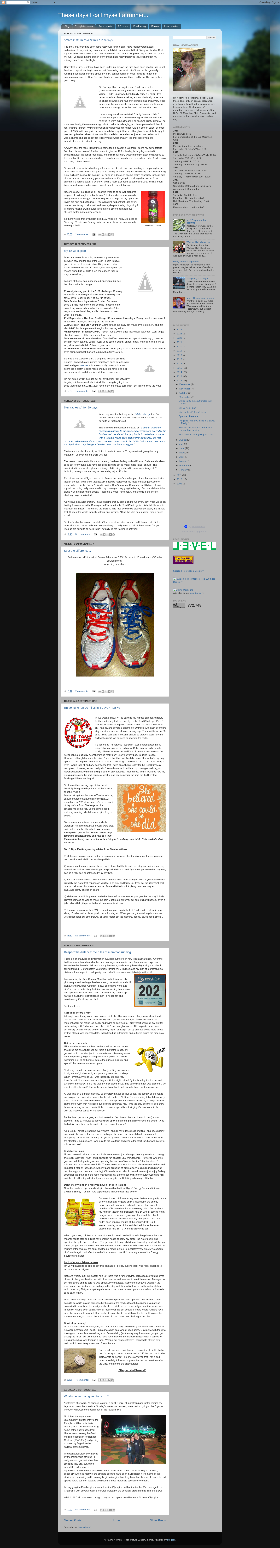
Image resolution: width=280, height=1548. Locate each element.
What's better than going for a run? (86, 1396)
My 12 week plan (75, 250)
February (184, 465)
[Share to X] (105, 234)
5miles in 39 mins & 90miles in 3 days (88, 40)
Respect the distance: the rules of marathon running (97, 952)
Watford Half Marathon (198, 242)
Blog (66, 26)
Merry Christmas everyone (200, 298)
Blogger (171, 1540)
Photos (155, 26)
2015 (180, 368)
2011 (179, 475)
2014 (180, 372)
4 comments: (82, 391)
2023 (180, 333)
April (182, 457)
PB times (123, 26)
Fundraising (139, 26)
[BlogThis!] (102, 234)
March (183, 461)
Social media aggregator (196, 531)
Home (115, 1520)
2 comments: (82, 234)
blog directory (196, 593)
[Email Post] (93, 234)
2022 (180, 338)
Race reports (105, 26)
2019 (180, 351)
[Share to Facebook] (109, 234)
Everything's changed (198, 278)
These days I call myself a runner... (103, 15)
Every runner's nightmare (186, 261)
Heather (84, 365)
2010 (180, 479)
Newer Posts (73, 1520)
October (183, 393)
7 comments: (82, 1380)
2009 (180, 484)
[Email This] (99, 234)
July (181, 444)
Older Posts (158, 1520)
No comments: (83, 534)
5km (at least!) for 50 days (81, 407)
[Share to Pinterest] (112, 234)
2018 (180, 355)
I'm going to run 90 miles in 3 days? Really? (92, 707)
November (185, 389)
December (185, 384)
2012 (180, 380)
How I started (171, 26)
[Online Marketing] (183, 590)
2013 (180, 376)
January (183, 470)
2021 (180, 342)
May (181, 452)
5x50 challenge (143, 414)
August (183, 440)
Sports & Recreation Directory (188, 571)
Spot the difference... (77, 550)
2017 (180, 359)
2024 (180, 329)
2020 (180, 346)
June (182, 448)
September (185, 397)
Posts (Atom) (84, 1527)
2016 (180, 363)
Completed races (84, 26)
